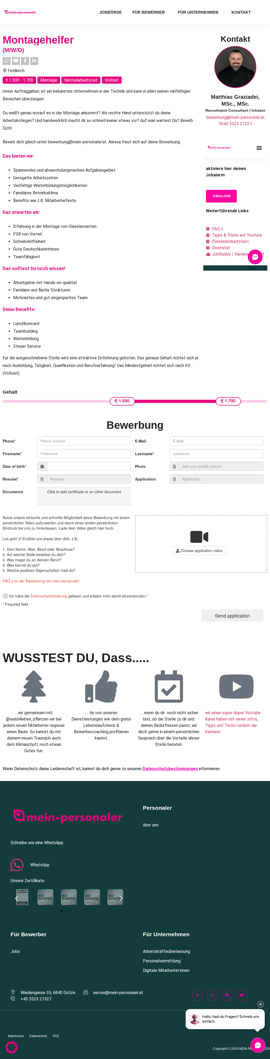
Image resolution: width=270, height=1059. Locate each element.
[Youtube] (241, 995)
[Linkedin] (227, 995)
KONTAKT (241, 12)
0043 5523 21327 (235, 123)
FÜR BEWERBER (148, 12)
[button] (16, 898)
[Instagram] (212, 995)
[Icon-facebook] (197, 995)
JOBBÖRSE (110, 12)
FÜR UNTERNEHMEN (198, 12)
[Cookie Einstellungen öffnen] (11, 1052)
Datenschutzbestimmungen (170, 768)
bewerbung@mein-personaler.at (235, 117)
